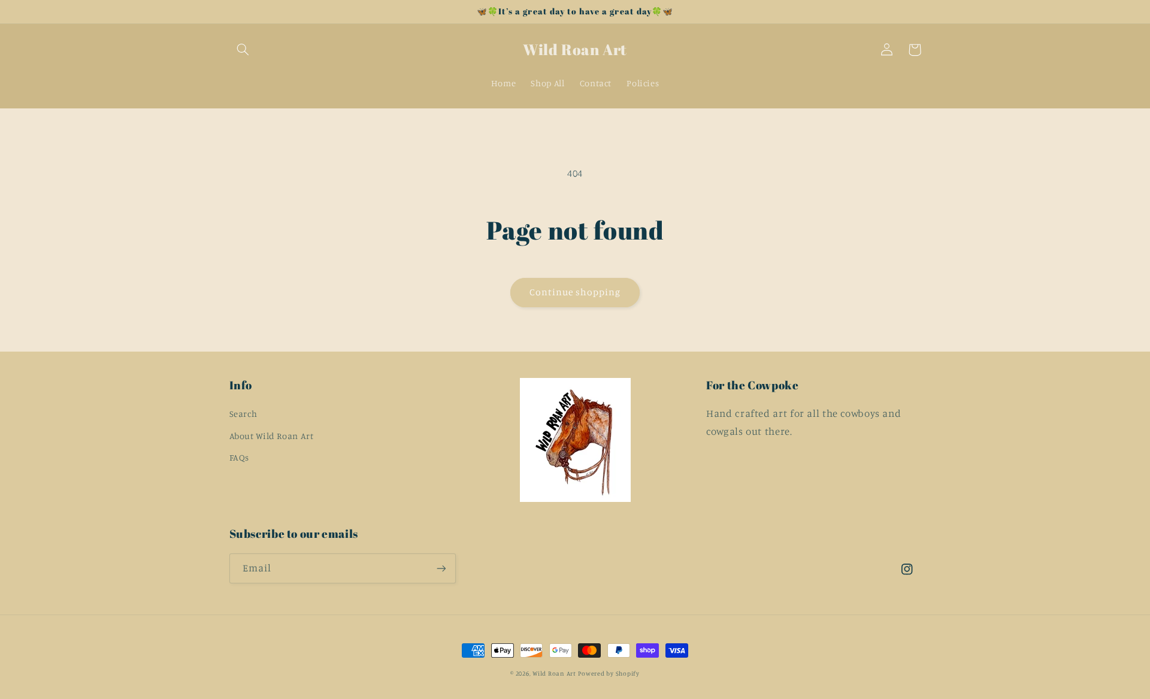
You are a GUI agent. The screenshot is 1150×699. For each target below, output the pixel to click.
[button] (243, 49)
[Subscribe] (441, 568)
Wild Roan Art (554, 673)
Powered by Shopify (608, 673)
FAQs (239, 457)
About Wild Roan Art (271, 436)
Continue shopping (575, 292)
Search (243, 413)
